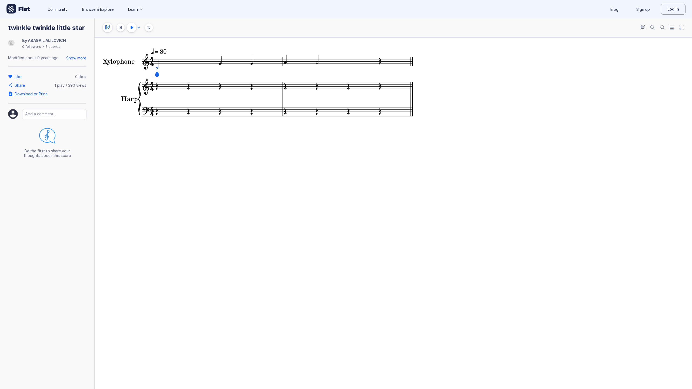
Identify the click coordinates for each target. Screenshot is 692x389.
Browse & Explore (98, 9)
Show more (76, 58)
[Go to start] (121, 28)
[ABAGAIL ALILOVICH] (11, 43)
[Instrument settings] (107, 27)
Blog (614, 9)
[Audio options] (139, 27)
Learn (133, 9)
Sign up (643, 9)
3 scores (52, 46)
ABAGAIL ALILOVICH (47, 40)
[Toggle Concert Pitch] (643, 27)
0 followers (31, 46)
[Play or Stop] (132, 27)
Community (58, 9)
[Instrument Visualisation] (149, 28)
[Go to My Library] (18, 9)
